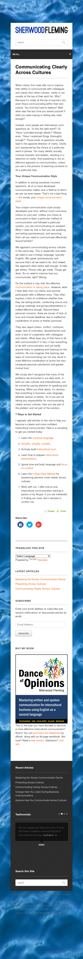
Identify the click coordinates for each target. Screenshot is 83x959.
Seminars (54, 913)
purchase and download (46, 733)
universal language (42, 438)
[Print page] (62, 512)
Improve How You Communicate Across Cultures (40, 800)
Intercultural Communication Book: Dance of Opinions (34, 902)
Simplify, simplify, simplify (35, 443)
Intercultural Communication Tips (54, 905)
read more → (50, 835)
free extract (37, 740)
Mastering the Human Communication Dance (40, 579)
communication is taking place (32, 287)
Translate (42, 560)
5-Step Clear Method (43, 473)
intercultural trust (46, 449)
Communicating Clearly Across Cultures (37, 588)
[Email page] (50, 512)
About (64, 913)
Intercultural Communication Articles (29, 909)
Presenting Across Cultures (30, 584)
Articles (52, 909)
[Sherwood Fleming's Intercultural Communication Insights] (41, 32)
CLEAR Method (40, 913)
